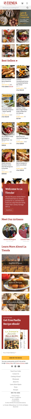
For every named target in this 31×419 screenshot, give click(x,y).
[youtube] (19, 366)
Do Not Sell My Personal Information (15, 402)
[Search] (27, 8)
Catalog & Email (16, 376)
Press (15, 387)
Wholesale (15, 379)
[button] (12, 25)
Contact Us (15, 374)
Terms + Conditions (15, 397)
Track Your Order (15, 371)
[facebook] (12, 366)
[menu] (27, 3)
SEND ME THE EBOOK (15, 358)
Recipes (15, 390)
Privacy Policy (9, 363)
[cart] (22, 3)
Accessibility (15, 399)
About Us (16, 382)
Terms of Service (20, 363)
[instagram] (15, 366)
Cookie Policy (15, 401)
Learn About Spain (15, 384)
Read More (9, 210)
